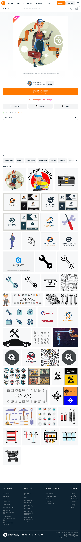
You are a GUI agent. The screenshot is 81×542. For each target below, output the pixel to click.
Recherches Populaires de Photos (28, 513)
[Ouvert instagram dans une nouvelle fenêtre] (26, 534)
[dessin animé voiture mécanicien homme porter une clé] (6, 299)
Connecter (70, 3)
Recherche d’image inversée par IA (8, 512)
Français (72, 505)
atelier (53, 160)
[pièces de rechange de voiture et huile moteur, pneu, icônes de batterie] (14, 376)
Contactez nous (49, 496)
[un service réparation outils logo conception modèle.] (69, 241)
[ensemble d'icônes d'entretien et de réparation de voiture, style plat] (47, 416)
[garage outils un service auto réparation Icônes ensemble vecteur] (27, 299)
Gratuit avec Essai (40, 92)
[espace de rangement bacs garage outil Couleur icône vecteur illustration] (69, 436)
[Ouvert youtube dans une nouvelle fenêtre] (42, 534)
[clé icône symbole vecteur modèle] (45, 261)
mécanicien (43, 160)
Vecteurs (10, 3)
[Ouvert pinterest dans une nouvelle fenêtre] (32, 534)
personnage (31, 160)
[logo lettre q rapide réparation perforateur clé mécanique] (18, 261)
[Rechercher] (71, 9)
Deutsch (72, 502)
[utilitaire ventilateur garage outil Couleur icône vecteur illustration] (12, 456)
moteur (62, 160)
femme (19, 160)
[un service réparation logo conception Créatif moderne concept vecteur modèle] (68, 317)
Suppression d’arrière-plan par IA (7, 518)
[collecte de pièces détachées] (69, 282)
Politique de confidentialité (68, 535)
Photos (19, 3)
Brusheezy (6, 493)
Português (73, 499)
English (72, 493)
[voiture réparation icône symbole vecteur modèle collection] (19, 317)
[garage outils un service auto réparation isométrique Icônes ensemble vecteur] (41, 337)
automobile (9, 160)
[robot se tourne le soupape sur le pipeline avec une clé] (65, 337)
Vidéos (29, 3)
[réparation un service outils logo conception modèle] (50, 241)
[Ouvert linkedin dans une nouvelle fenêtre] (29, 534)
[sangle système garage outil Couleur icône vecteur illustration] (68, 416)
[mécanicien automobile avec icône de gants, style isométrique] (12, 241)
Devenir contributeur (48, 502)
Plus (48, 3)
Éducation (6, 505)
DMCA (26, 498)
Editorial (39, 3)
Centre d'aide (48, 493)
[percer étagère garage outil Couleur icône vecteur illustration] (50, 436)
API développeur (8, 507)
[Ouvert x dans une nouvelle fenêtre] (39, 534)
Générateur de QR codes (8, 523)
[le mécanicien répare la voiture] (40, 179)
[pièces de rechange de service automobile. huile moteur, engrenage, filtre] (39, 376)
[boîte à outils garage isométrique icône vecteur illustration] (31, 241)
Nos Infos (47, 499)
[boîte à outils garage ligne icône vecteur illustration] (50, 282)
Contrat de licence (27, 494)
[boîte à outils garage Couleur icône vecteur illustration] (66, 179)
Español (72, 496)
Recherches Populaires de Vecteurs (28, 506)
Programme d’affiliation (28, 501)
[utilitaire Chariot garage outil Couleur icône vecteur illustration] (12, 436)
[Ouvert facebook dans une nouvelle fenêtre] (23, 534)
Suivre (50, 84)
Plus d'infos (8, 117)
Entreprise (6, 502)
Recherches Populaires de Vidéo (28, 519)
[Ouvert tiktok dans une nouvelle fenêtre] (36, 534)
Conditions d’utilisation (69, 534)
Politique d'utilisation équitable (65, 537)
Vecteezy (6, 496)
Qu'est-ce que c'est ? (23, 113)
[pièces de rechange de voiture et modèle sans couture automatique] (50, 357)
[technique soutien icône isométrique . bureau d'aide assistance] (69, 222)
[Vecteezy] (3, 3)
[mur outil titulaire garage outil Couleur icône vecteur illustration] (31, 436)
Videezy (5, 499)
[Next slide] (73, 160)
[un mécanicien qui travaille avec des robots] (14, 179)
